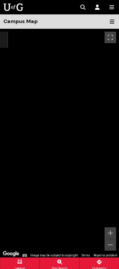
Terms (85, 255)
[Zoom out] (110, 245)
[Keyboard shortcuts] (25, 255)
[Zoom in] (110, 233)
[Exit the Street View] (4, 40)
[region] (59, 143)
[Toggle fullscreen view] (110, 37)
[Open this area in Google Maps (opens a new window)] (11, 253)
